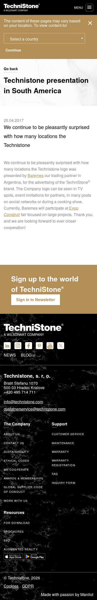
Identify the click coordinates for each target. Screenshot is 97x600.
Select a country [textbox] (24, 39)
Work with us (16, 501)
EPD (7, 540)
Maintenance (63, 443)
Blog (27, 355)
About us (12, 434)
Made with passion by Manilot (67, 594)
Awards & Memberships (23, 478)
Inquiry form (63, 483)
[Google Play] (35, 556)
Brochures (14, 531)
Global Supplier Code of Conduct (23, 489)
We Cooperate (16, 469)
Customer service (68, 434)
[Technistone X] (60, 345)
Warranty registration (63, 462)
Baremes (36, 175)
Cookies (11, 586)
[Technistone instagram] (17, 345)
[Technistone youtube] (50, 345)
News (10, 355)
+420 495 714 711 (20, 392)
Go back (11, 69)
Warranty (60, 452)
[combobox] (44, 38)
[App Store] (13, 556)
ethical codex (16, 460)
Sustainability (16, 452)
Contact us (14, 443)
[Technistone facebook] (28, 345)
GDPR (28, 586)
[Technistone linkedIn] (7, 345)
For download (17, 523)
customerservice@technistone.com (34, 409)
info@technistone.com (23, 402)
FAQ (55, 474)
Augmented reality (21, 549)
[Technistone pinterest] (39, 345)
